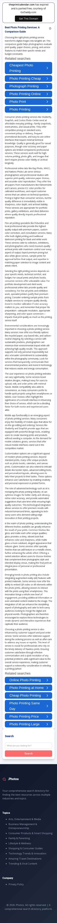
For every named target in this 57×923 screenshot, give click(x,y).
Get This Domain (28, 18)
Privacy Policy (16, 884)
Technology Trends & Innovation (27, 853)
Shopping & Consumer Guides (26, 848)
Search (28, 753)
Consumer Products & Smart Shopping (31, 833)
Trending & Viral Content (23, 863)
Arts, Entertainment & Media (25, 819)
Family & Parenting (19, 838)
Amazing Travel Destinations (25, 858)
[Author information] (50, 28)
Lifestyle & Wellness (20, 843)
